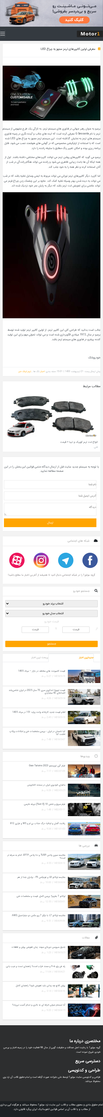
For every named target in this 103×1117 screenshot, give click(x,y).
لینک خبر (22, 371)
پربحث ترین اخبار (39, 657)
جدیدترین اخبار (86, 657)
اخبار (42, 371)
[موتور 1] (90, 33)
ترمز (29, 371)
